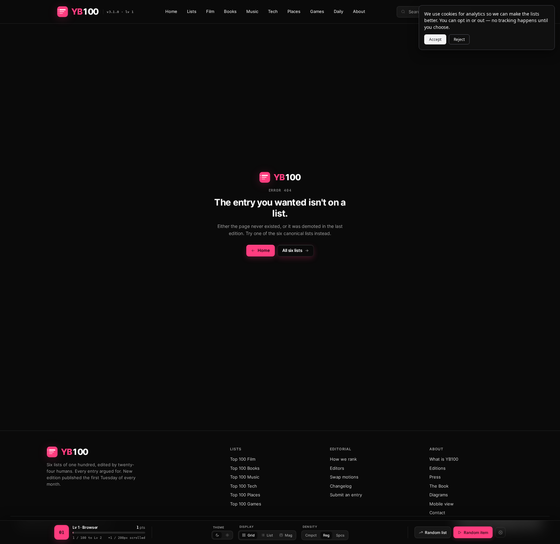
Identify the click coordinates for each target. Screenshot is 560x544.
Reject (459, 39)
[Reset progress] (500, 532)
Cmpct (311, 535)
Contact (437, 512)
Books (230, 11)
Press (435, 476)
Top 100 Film (242, 459)
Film (210, 11)
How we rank (343, 459)
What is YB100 (443, 459)
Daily (338, 11)
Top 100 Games (245, 503)
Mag (288, 535)
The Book (439, 486)
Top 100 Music (244, 476)
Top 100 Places (245, 494)
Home (171, 11)
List (270, 535)
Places (293, 11)
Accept (435, 39)
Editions (437, 468)
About (359, 11)
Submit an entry (346, 494)
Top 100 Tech (243, 486)
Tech (273, 11)
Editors (337, 468)
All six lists (292, 250)
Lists (191, 11)
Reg (326, 535)
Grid (251, 535)
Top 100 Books (245, 468)
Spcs (340, 535)
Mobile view (441, 503)
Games (317, 11)
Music (252, 11)
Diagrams (438, 494)
